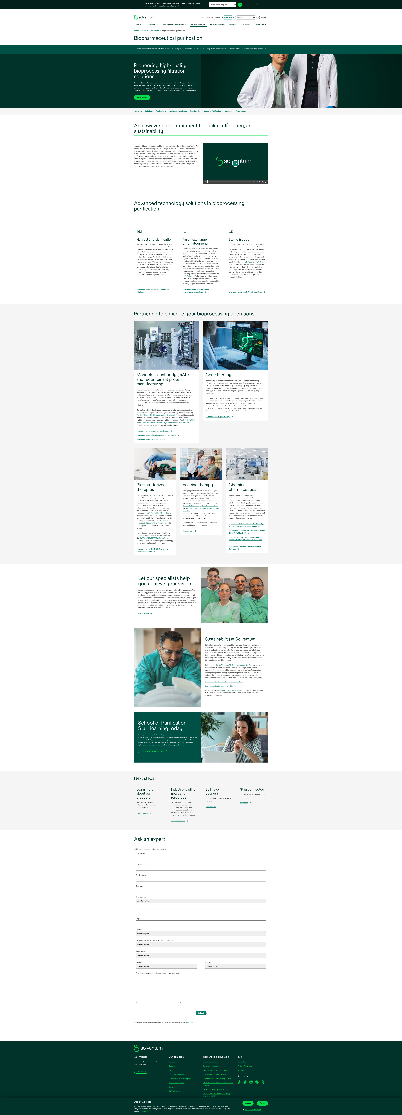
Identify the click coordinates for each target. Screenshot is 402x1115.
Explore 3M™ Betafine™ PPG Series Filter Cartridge (245, 547)
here (201, 51)
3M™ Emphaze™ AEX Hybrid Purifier (161, 423)
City (138, 919)
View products (142, 813)
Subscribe (244, 803)
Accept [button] (248, 1103)
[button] (251, 1109)
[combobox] (245, 17)
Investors (210, 17)
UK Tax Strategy (174, 1091)
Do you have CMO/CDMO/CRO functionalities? (154, 940)
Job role (139, 930)
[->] (240, 5)
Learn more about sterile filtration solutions (245, 292)
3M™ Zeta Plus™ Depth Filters (159, 513)
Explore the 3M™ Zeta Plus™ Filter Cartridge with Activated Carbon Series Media (246, 525)
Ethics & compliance (176, 1083)
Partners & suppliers (176, 1074)
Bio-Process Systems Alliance (231, 690)
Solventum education (211, 1066)
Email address (141, 875)
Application (141, 951)
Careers (217, 17)
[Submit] (254, 17)
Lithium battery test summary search (217, 1079)
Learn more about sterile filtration (149, 439)
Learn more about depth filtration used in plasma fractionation (152, 550)
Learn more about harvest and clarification (153, 431)
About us (172, 1062)
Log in (203, 17)
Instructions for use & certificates (215, 1074)
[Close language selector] (257, 4)
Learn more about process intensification (220, 686)
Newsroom (173, 1087)
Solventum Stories (210, 1062)
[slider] (207, 181)
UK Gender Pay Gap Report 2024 (215, 1089)
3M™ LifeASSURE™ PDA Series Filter (154, 538)
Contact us (242, 1062)
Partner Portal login (245, 1066)
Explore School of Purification (152, 752)
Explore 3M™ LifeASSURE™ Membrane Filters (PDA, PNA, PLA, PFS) (247, 532)
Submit (201, 1013)
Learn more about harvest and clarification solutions (153, 290)
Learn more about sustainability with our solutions (224, 682)
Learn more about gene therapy (218, 417)
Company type (142, 897)
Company (140, 886)
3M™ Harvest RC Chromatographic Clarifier (235, 665)
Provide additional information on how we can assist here (158, 973)
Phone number (142, 908)
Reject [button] (262, 1103)
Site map (241, 1070)
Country (139, 962)
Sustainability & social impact (180, 1079)
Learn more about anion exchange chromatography (156, 435)
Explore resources (178, 821)
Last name (140, 864)
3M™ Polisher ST (189, 276)
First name (140, 853)
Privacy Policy (146, 1111)
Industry (208, 962)
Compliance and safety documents (216, 1070)
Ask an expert (142, 97)
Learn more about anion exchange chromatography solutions (196, 290)
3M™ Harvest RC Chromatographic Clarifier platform (160, 415)
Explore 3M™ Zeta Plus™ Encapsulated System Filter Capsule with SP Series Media (245, 538)
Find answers (211, 807)
